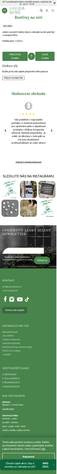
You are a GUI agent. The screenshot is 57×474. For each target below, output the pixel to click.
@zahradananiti (26, 299)
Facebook (5, 299)
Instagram (11, 299)
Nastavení (29, 456)
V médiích (6, 354)
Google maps (8, 409)
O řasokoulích (11, 382)
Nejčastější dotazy (10, 332)
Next (52, 130)
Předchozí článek (15, 56)
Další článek (45, 56)
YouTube (19, 299)
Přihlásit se (42, 260)
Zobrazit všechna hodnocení (28, 162)
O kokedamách (11, 386)
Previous (6, 130)
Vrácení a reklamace (11, 339)
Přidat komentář (13, 78)
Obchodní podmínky (11, 343)
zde (43, 448)
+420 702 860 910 (9, 291)
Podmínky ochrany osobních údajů (17, 347)
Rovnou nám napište (14, 310)
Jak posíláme (8, 336)
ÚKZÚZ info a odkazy (11, 351)
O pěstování (9, 374)
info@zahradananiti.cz (12, 287)
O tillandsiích (11, 378)
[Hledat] (41, 10)
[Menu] (4, 10)
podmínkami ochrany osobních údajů (17, 260)
